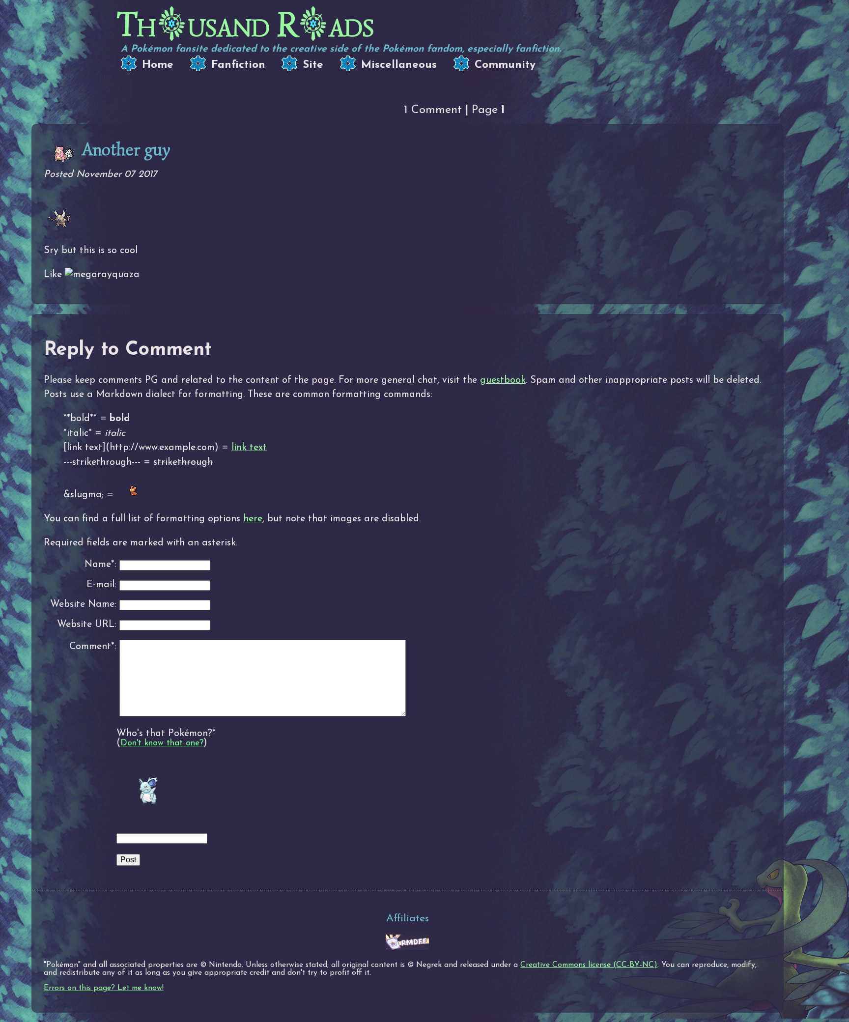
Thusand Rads (245, 24)
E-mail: (101, 585)
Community (505, 65)
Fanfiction (238, 65)
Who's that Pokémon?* (166, 733)
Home (157, 65)
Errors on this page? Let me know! (104, 988)
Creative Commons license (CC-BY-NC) (588, 965)
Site (313, 65)
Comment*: (92, 647)
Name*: (100, 564)
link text (249, 448)
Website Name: (83, 604)
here (252, 519)
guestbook (503, 380)
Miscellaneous (399, 65)
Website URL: (86, 624)
